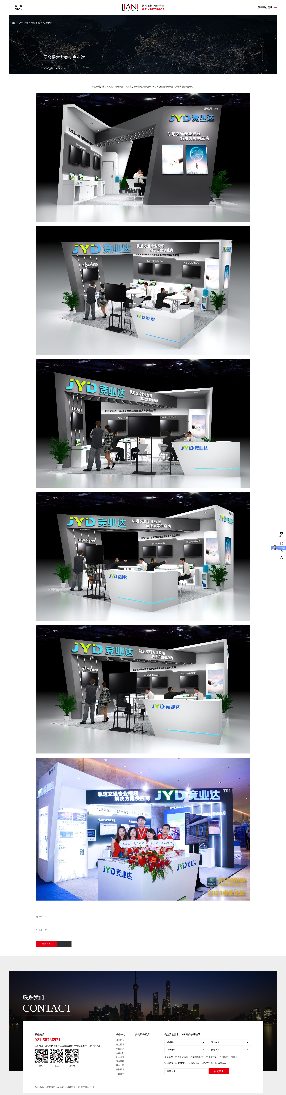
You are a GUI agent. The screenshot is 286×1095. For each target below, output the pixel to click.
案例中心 (23, 23)
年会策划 (120, 1049)
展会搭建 (165, 86)
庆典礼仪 (120, 1053)
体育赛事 (120, 1074)
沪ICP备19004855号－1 (85, 1087)
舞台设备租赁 (142, 1034)
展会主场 (120, 1065)
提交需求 (219, 1071)
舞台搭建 (120, 1044)
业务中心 (120, 1034)
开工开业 (120, 1057)
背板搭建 (120, 1069)
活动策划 (120, 1040)
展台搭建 (35, 23)
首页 (14, 23)
